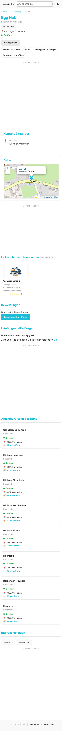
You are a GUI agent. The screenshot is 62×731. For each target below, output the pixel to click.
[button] (31, 178)
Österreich (5, 12)
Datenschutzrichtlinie (38, 724)
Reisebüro (8, 642)
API (52, 724)
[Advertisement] (31, 94)
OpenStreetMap (51, 197)
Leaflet (39, 197)
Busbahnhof (8, 26)
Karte (27, 49)
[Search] (52, 4)
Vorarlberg (16, 12)
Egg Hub (22, 168)
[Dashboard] (57, 4)
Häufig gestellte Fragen (46, 49)
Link (56, 339)
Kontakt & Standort (11, 49)
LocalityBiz (8, 4)
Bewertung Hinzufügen (13, 55)
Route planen (10, 42)
